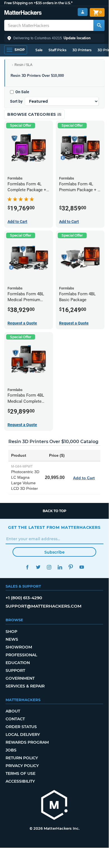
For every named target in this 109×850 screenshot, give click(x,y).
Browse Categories (32, 114)
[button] (54, 38)
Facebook (27, 567)
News (12, 639)
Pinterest (71, 567)
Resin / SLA (23, 65)
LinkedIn (60, 567)
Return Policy (22, 757)
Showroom (19, 647)
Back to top (54, 511)
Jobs (11, 750)
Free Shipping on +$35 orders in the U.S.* (38, 3)
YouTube (81, 567)
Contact (15, 718)
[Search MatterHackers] (99, 25)
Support (15, 670)
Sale (38, 50)
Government (20, 678)
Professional (21, 654)
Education (18, 662)
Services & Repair (25, 686)
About (13, 711)
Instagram (49, 567)
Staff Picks (57, 50)
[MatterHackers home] (23, 13)
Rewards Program (27, 742)
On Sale (22, 92)
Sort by (16, 101)
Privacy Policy (22, 765)
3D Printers (81, 50)
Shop (11, 631)
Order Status (21, 726)
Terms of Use (20, 773)
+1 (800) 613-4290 (24, 597)
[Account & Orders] (82, 12)
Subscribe (54, 552)
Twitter (38, 567)
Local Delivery (23, 734)
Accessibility (20, 781)
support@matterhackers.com (43, 606)
